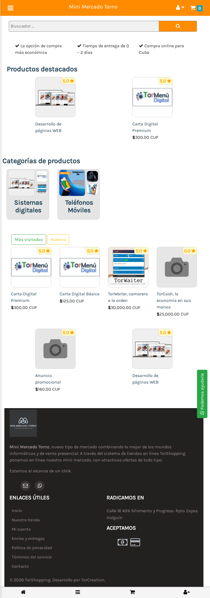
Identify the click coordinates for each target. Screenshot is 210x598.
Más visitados (29, 239)
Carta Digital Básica (80, 293)
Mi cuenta (21, 529)
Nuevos (58, 239)
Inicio (17, 510)
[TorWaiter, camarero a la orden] (128, 266)
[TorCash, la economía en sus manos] (177, 266)
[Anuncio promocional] (55, 348)
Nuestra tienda (26, 519)
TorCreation (92, 579)
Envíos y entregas (28, 538)
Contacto (20, 566)
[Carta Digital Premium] (153, 96)
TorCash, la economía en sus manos (174, 300)
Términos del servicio (32, 557)
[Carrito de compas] (132, 592)
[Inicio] (23, 592)
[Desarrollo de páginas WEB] (55, 96)
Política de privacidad (32, 547)
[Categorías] (77, 592)
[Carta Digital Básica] (80, 266)
